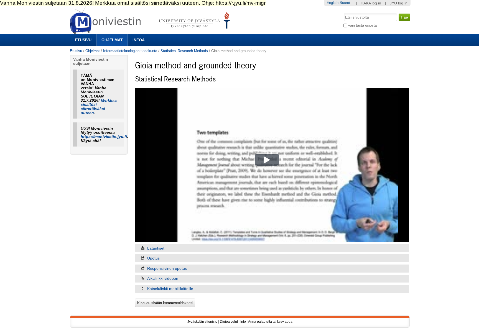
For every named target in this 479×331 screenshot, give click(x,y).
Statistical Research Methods (184, 51)
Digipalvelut (229, 322)
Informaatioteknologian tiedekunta (130, 51)
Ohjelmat (112, 40)
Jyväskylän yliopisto (202, 322)
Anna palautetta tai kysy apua (270, 322)
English (332, 3)
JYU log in (398, 3)
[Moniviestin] (152, 31)
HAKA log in (371, 3)
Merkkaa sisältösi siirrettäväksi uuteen (99, 106)
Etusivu (83, 40)
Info (243, 322)
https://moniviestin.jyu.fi (104, 137)
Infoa (139, 40)
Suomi (345, 3)
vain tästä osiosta (362, 25)
